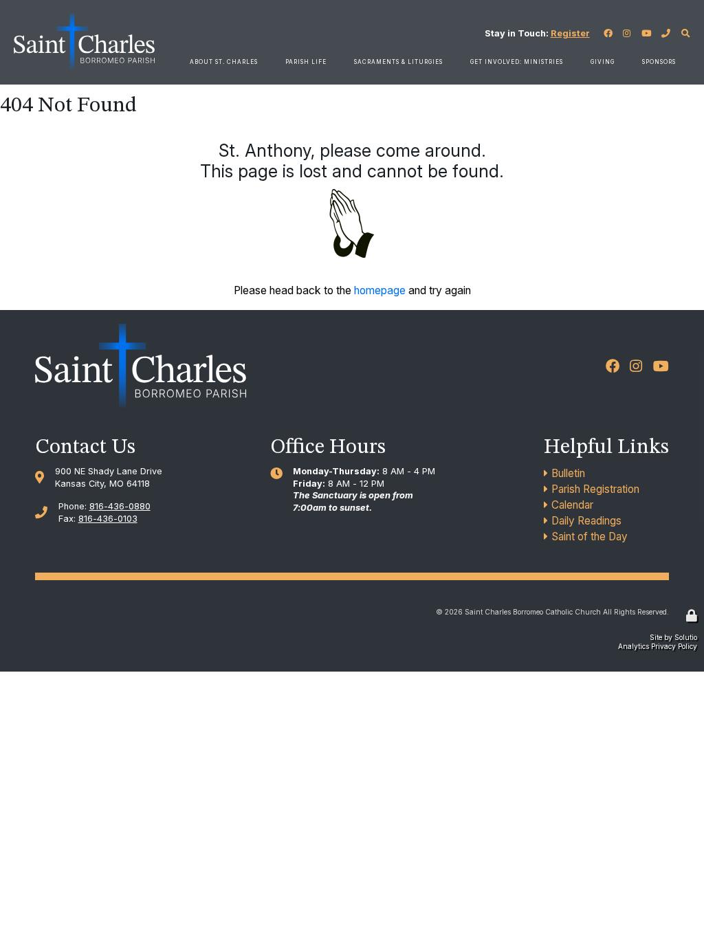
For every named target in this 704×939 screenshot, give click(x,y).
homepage (380, 290)
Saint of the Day (589, 536)
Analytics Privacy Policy (657, 646)
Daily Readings (586, 520)
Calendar (572, 504)
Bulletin (568, 473)
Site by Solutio (673, 637)
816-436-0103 (108, 518)
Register (570, 33)
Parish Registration (595, 489)
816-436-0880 (120, 506)
